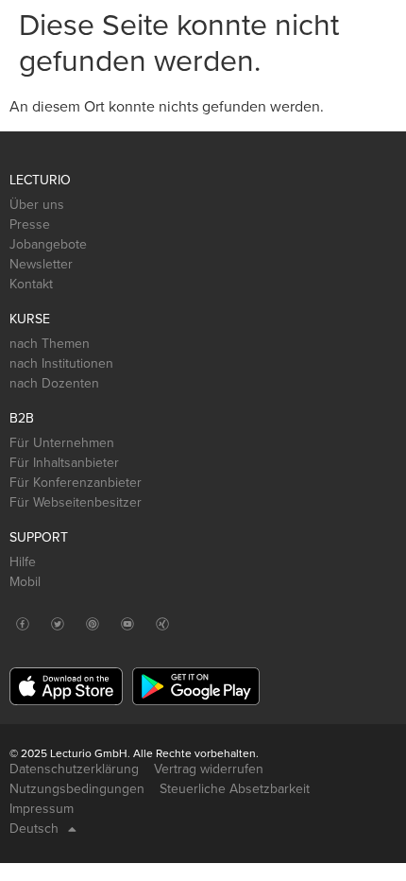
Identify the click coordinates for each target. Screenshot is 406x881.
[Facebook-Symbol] (22, 623)
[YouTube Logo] (127, 623)
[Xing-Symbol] (162, 623)
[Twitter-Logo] (57, 623)
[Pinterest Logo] (92, 623)
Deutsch (34, 829)
